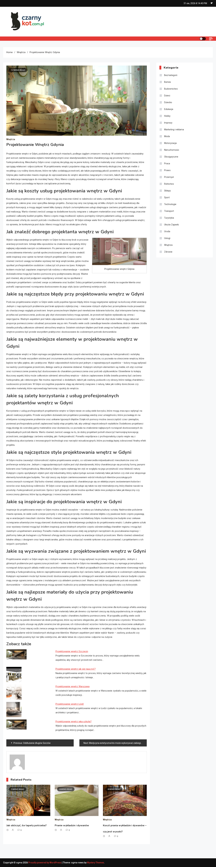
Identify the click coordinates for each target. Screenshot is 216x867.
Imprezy (168, 122)
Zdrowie (168, 252)
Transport (169, 211)
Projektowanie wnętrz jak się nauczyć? (76, 669)
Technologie (170, 204)
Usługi (167, 238)
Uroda (167, 231)
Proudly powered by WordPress (45, 862)
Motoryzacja (170, 143)
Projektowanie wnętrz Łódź (70, 704)
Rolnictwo (169, 184)
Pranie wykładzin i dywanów (72, 825)
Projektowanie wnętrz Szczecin (72, 651)
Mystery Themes (95, 862)
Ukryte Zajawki (171, 224)
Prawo (167, 170)
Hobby (167, 116)
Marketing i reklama (174, 129)
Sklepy (167, 190)
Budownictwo (171, 89)
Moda (167, 136)
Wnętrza (10, 139)
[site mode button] (203, 38)
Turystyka (169, 218)
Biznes (167, 82)
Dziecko (168, 102)
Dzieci (167, 95)
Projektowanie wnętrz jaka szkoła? (74, 721)
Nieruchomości (171, 150)
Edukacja (168, 109)
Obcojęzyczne (171, 156)
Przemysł (169, 177)
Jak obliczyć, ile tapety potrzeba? (26, 825)
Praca (167, 163)
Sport (167, 197)
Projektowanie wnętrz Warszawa (72, 686)
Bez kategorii (170, 75)
